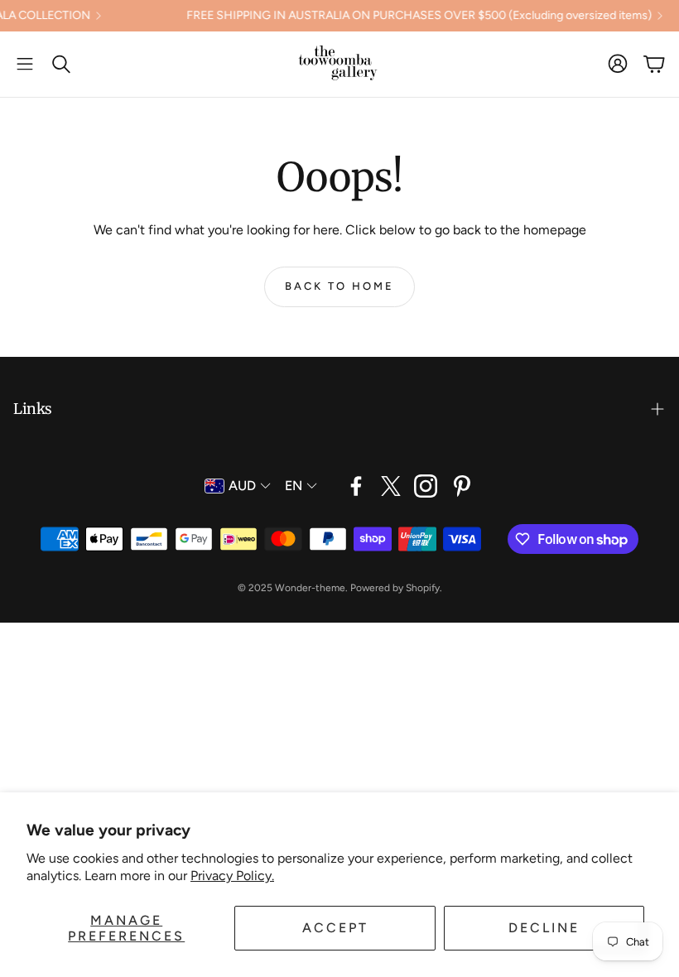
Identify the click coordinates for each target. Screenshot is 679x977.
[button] (24, 63)
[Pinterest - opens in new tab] (462, 486)
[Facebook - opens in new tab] (356, 486)
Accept (335, 928)
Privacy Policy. (232, 875)
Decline (544, 928)
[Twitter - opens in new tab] (391, 486)
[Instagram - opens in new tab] (425, 486)
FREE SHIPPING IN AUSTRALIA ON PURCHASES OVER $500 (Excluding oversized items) (401, 16)
